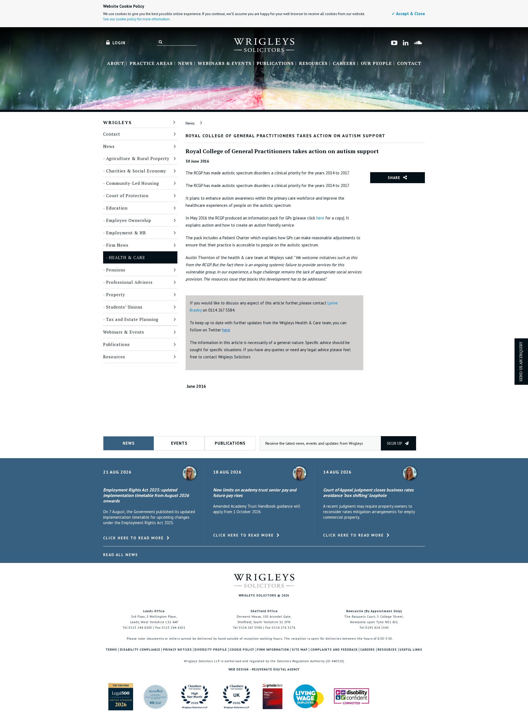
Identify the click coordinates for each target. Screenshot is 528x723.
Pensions (115, 270)
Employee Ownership (128, 220)
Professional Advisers (129, 282)
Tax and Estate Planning (132, 319)
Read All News (120, 554)
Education (117, 208)
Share (394, 177)
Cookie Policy (242, 649)
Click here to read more (133, 537)
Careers (344, 63)
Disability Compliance (140, 649)
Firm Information (273, 649)
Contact (409, 63)
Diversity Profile (210, 649)
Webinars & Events (224, 63)
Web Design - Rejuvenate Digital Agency (264, 669)
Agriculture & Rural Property (137, 158)
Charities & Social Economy (136, 171)
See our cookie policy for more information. (136, 19)
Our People (376, 63)
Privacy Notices (177, 649)
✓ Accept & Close (408, 13)
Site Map (300, 649)
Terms (111, 649)
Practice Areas (151, 63)
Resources (313, 63)
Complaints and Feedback (334, 649)
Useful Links (411, 649)
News (185, 63)
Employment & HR (126, 232)
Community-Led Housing (132, 183)
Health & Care (127, 257)
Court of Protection (127, 195)
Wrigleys (117, 122)
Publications (275, 63)
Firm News (117, 245)
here (320, 218)
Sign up (395, 443)
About (115, 63)
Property (115, 294)
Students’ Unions (124, 307)
